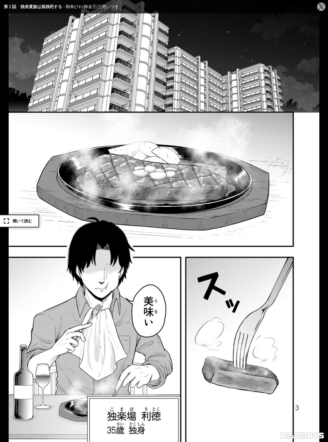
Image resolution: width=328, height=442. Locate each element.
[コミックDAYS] (302, 435)
